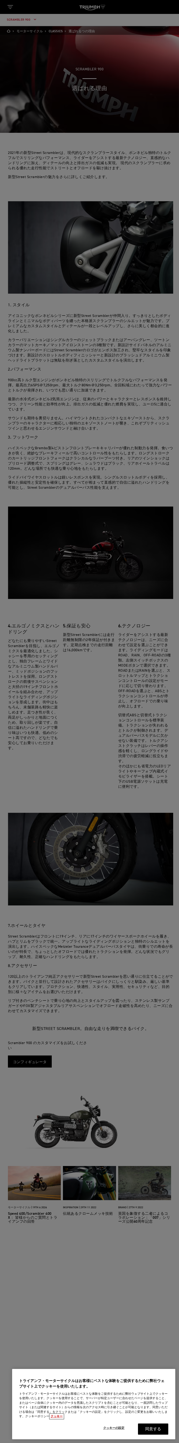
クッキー (57, 1416)
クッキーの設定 (114, 1428)
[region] (93, 1404)
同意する (153, 1429)
